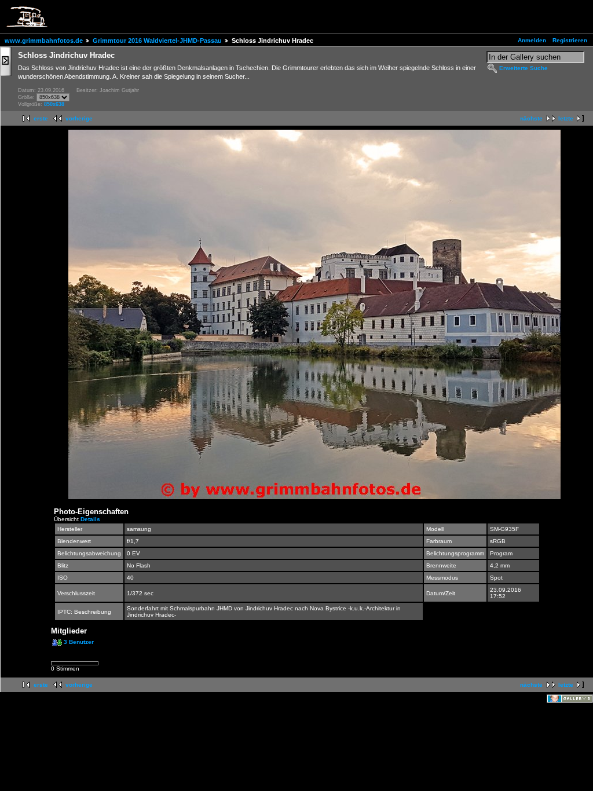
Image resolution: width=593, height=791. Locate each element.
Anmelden (532, 40)
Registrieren (569, 40)
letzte (565, 118)
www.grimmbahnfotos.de (44, 40)
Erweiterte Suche (523, 68)
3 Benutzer (79, 642)
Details (90, 519)
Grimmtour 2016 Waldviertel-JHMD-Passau (157, 40)
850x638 (54, 104)
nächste (531, 118)
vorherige (79, 118)
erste (41, 118)
